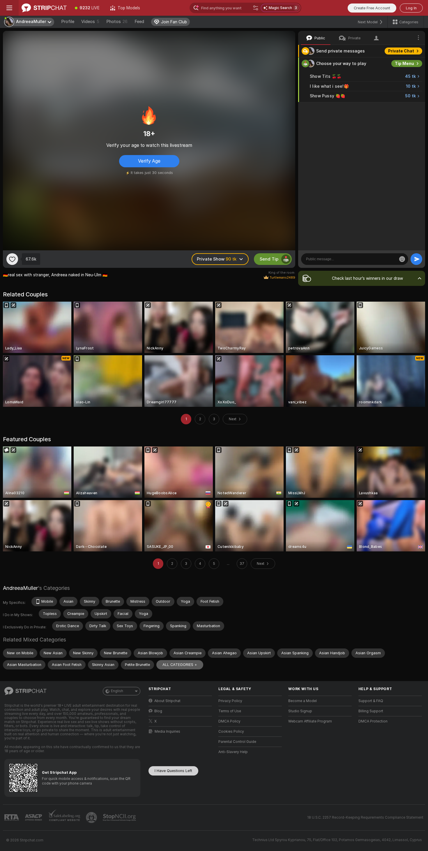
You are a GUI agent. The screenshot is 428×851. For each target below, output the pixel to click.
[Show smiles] (402, 259)
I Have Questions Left (173, 771)
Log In (411, 8)
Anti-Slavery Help (233, 752)
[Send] (416, 259)
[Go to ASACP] (34, 817)
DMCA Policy (229, 721)
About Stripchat (167, 701)
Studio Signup (300, 711)
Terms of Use (229, 711)
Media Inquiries (167, 731)
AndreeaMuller (20, 588)
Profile (67, 21)
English (117, 691)
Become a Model (302, 701)
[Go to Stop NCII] (120, 817)
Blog (158, 711)
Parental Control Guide (237, 742)
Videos (90, 21)
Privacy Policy (230, 701)
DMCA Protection (373, 721)
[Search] (256, 8)
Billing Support (370, 711)
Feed (139, 21)
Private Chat (401, 51)
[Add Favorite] (12, 259)
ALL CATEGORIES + (179, 664)
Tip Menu (404, 63)
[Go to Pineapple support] (92, 817)
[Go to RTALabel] (12, 817)
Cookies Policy (231, 731)
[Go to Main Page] (44, 8)
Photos (117, 21)
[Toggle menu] (9, 8)
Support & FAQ (370, 701)
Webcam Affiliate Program (310, 721)
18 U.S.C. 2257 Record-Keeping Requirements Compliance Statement (365, 817)
